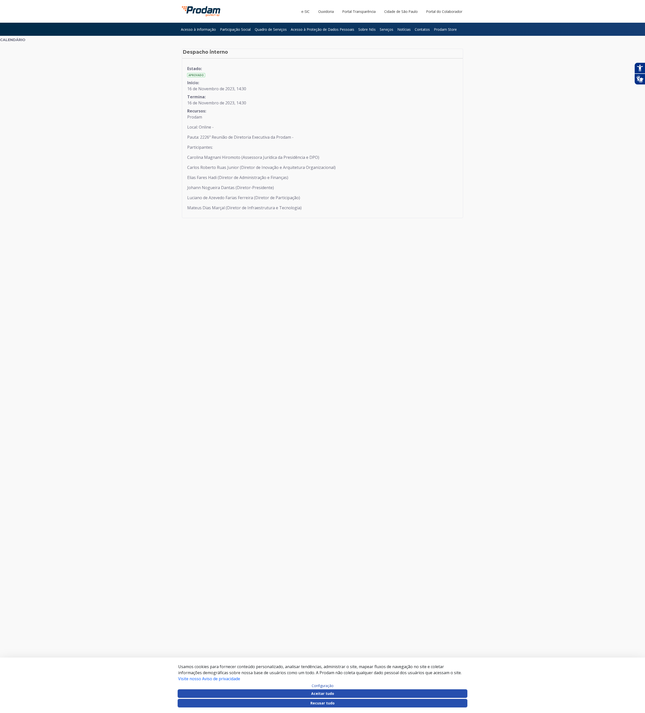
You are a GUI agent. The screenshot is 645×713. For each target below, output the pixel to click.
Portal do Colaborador (444, 11)
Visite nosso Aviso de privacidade (209, 678)
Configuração (323, 686)
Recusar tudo (322, 703)
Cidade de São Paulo (401, 11)
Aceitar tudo (322, 693)
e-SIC (305, 11)
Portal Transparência (359, 11)
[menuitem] (198, 29)
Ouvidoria (326, 11)
